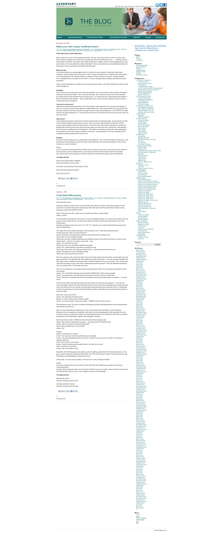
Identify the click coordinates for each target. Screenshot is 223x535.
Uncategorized (140, 235)
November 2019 (141, 332)
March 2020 (140, 325)
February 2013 (140, 458)
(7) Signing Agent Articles (144, 146)
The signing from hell (63, 173)
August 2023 (140, 280)
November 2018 (141, 351)
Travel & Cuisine (143, 237)
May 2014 (139, 436)
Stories (138, 213)
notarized (59, 221)
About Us (151, 6)
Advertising (141, 136)
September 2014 (141, 429)
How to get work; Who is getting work (150, 88)
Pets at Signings (143, 219)
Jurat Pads (59, 50)
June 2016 (139, 396)
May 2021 (139, 304)
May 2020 (139, 322)
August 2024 (140, 261)
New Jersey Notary (144, 125)
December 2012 (141, 461)
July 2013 (139, 450)
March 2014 (140, 439)
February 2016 (140, 402)
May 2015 (139, 416)
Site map (120, 6)
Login (125, 6)
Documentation (141, 67)
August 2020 (140, 317)
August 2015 (140, 412)
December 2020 (141, 312)
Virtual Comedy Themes (145, 168)
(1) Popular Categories (143, 80)
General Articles (143, 155)
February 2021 (140, 309)
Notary (70, 199)
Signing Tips (142, 160)
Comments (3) (60, 398)
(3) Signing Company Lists (144, 106)
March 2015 (140, 420)
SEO (139, 210)
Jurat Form (123, 49)
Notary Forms (79, 50)
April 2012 (139, 472)
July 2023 (139, 282)
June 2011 (139, 487)
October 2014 (140, 428)
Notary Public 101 (143, 94)
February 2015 (140, 421)
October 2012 (140, 463)
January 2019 (140, 348)
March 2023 (140, 288)
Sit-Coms (141, 166)
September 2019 (141, 335)
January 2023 (140, 292)
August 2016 (140, 392)
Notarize (118, 197)
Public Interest (142, 231)
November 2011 (141, 480)
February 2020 (140, 327)
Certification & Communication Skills (149, 150)
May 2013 (139, 453)
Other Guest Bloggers (145, 176)
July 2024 (139, 263)
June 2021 (139, 303)
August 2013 (140, 448)
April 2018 (139, 362)
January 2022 (140, 293)
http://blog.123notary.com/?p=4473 (67, 380)
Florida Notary (142, 122)
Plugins (138, 68)
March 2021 (140, 308)
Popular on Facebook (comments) (149, 183)
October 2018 (140, 352)
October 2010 (140, 500)
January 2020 (140, 328)
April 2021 (139, 306)
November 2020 (141, 314)
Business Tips (142, 149)
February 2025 (140, 251)
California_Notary (143, 120)
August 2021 (140, 300)
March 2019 (140, 344)
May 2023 (139, 285)
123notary (100, 197)
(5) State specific (141, 118)
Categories (139, 60)
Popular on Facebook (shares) (148, 184)
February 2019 (140, 346)
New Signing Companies (146, 109)
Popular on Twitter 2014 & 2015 (148, 200)
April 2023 (139, 287)
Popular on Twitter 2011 (145, 195)
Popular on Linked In (144, 191)
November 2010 (141, 498)
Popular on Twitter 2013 (145, 199)
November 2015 (141, 407)
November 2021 (141, 296)
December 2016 (141, 386)
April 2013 (139, 455)
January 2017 (140, 384)
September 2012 (141, 464)
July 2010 (139, 505)
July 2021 (139, 301)
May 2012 (139, 471)
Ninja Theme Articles (144, 179)
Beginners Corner (143, 224)
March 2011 (140, 492)
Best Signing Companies (146, 107)
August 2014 (140, 431)
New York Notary (143, 126)
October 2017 (140, 370)
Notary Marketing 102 (145, 93)
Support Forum (141, 72)
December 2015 (141, 405)
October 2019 (140, 333)
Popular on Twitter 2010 (145, 194)
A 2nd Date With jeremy (68, 195)
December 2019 (141, 330)
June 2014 (139, 434)
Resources (131, 6)
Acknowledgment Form (101, 49)
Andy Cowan (142, 171)
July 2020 (139, 319)
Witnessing (141, 234)
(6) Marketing (140, 134)
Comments (141, 518)
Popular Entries (141, 178)
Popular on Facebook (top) (146, 187)
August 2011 (140, 485)
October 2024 (140, 258)
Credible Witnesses (144, 98)
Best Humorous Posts (145, 83)
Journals (140, 227)
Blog (116, 6)
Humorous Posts (143, 165)
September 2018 (141, 354)
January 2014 (140, 442)
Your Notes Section (144, 144)
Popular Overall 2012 (144, 207)
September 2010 (141, 501)
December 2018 (141, 349)
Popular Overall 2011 (144, 205)
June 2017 (139, 376)
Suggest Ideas (140, 70)
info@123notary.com (71, 6)
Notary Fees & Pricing (145, 91)
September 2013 (141, 447)
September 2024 (141, 259)
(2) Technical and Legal (143, 96)
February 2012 (140, 476)
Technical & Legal (143, 104)
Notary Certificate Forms (69, 50)
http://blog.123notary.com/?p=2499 (67, 386)
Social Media (142, 142)
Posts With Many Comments (147, 208)
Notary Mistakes (143, 102)
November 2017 (141, 368)
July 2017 (139, 375)
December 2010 (141, 497)
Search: (138, 242)
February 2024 (140, 271)
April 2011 (139, 490)
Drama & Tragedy (143, 215)
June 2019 (139, 340)
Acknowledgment (92, 84)
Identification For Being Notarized (148, 90)
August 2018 (140, 356)
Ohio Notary (142, 128)
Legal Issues (142, 158)
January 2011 (140, 495)
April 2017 (139, 380)
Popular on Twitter (144, 192)
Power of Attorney (143, 117)
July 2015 (139, 413)
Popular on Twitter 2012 (145, 197)
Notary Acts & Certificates (146, 229)
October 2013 (140, 445)
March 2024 (140, 269)
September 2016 (141, 391)
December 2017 (141, 367)
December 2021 (141, 295)
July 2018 (139, 357)
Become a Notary (143, 223)
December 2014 (141, 424)
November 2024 (141, 256)
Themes (138, 73)
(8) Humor (139, 163)
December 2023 (141, 274)
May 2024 (139, 266)
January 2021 (140, 311)
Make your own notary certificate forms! (77, 46)
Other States (142, 130)
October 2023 (140, 277)
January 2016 (140, 404)
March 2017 (140, 381)
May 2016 (139, 397)
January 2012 (140, 477)
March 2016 (140, 400)
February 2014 (140, 440)
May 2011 (139, 488)
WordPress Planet (142, 75)
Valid (140, 519)
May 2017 (139, 378)
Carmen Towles (143, 173)
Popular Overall (143, 202)
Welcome (141, 239)
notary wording (97, 50)
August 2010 (140, 503)
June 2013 (139, 452)
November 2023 (141, 275)
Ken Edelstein (142, 175)
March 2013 (140, 456)
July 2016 (139, 394)
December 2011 (141, 479)
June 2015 (139, 415)
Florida (58, 125)
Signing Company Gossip (146, 112)
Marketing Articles (143, 138)
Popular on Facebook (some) (147, 186)
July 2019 (139, 338)
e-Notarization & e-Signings (147, 152)
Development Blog (142, 65)
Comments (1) (60, 186)
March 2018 (140, 364)
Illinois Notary (142, 123)
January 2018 (140, 365)
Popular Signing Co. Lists (146, 110)
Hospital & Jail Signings (145, 99)
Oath (99, 285)
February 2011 (140, 493)
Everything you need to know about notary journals (72, 166)
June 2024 (139, 264)
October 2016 (140, 389)
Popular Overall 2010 (144, 203)
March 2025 (140, 250)
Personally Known (77, 199)
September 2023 (141, 279)
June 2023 (139, 284)
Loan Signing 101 (143, 101)
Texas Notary (142, 131)
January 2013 (140, 460)
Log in (138, 515)
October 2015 (140, 408)
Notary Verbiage (88, 50)
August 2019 (140, 336)
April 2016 (139, 399)
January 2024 (140, 272)
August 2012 (140, 466)
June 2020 (139, 320)
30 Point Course (143, 82)
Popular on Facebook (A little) (147, 181)
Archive (138, 58)
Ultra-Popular (142, 211)
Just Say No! (142, 157)
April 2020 (139, 324)
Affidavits (141, 115)
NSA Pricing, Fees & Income (147, 139)
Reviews (140, 141)
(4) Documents (140, 114)
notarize (83, 322)
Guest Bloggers (141, 170)
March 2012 (140, 474)
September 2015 (141, 410)
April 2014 (139, 437)
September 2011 (141, 484)
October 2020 (140, 316)
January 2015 (140, 423)
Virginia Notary (142, 133)
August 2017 (140, 373)
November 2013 (141, 444)
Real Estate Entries (144, 232)
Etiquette (141, 154)
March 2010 (140, 508)
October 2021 (140, 298)
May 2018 (139, 360)
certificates (118, 108)
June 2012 (139, 469)
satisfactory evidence (63, 210)
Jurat (104, 84)
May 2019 (139, 341)
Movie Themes (142, 218)
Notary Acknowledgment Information (67, 170)
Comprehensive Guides (145, 86)
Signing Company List (142, 6)
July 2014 (139, 432)
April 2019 (139, 343)
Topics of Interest (141, 221)
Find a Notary (142, 226)
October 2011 (140, 482)
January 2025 (140, 253)
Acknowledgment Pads (114, 49)
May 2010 (139, 506)
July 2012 (139, 468)
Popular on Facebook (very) (147, 189)
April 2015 (139, 418)
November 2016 (141, 388)
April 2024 (139, 267)
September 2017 (141, 372)
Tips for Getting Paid (144, 162)
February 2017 (140, 383)
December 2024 (141, 255)
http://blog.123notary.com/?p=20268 (67, 163)
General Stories (143, 216)
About (138, 57)
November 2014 (141, 426)
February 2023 (140, 290)
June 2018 (139, 359)
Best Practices (142, 147)
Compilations (142, 85)
